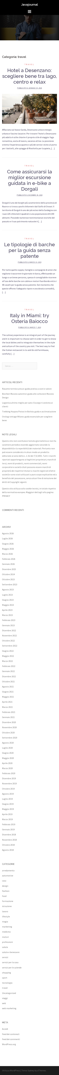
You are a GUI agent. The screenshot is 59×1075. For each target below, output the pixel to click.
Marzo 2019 (7, 819)
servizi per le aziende (12, 967)
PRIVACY (6, 496)
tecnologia (7, 982)
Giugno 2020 (8, 752)
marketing (7, 926)
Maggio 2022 (8, 656)
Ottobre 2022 (8, 640)
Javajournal (29, 4)
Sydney (31, 1070)
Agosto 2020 (8, 742)
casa (4, 880)
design (5, 885)
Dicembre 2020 (9, 722)
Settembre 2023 (9, 584)
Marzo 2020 (7, 768)
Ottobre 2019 (8, 788)
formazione (7, 901)
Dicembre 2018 (9, 834)
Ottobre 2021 (8, 681)
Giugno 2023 (8, 599)
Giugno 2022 (8, 651)
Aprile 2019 (7, 814)
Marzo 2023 (7, 615)
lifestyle (6, 916)
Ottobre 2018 (8, 844)
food (4, 896)
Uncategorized (9, 993)
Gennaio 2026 (8, 564)
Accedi (5, 1029)
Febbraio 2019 (8, 824)
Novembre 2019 (9, 783)
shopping (6, 972)
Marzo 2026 (7, 553)
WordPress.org (9, 1044)
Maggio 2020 (8, 758)
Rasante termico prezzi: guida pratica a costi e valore (27, 388)
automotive (7, 875)
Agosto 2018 (8, 850)
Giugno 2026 (8, 543)
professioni (7, 942)
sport (4, 977)
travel (29, 64)
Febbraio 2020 (8, 773)
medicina (6, 931)
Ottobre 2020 (8, 732)
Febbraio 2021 (8, 712)
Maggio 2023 (8, 605)
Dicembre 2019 (9, 778)
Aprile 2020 (7, 763)
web (4, 1003)
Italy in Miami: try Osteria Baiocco (29, 318)
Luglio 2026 (7, 538)
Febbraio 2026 (8, 559)
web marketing (9, 1008)
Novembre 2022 (9, 635)
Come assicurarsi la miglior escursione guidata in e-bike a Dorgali (29, 180)
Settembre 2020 (9, 737)
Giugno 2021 (8, 691)
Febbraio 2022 (8, 666)
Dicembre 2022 (9, 630)
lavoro (5, 911)
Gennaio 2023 (8, 625)
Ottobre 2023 (8, 579)
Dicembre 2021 (9, 676)
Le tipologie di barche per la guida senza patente (29, 250)
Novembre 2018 (9, 839)
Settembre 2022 (9, 645)
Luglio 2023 (7, 594)
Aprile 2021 (7, 701)
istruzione (7, 906)
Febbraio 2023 (8, 620)
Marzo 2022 (7, 661)
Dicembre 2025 (9, 569)
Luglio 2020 (7, 747)
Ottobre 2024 (8, 574)
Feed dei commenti (11, 1039)
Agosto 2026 (8, 533)
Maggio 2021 (8, 696)
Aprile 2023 (7, 610)
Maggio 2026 (8, 548)
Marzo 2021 (7, 707)
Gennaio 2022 (8, 671)
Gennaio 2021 (8, 717)
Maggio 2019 (8, 809)
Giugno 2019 (8, 804)
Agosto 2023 (8, 589)
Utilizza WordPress (11, 1070)
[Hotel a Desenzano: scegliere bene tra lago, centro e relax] (29, 108)
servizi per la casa (10, 962)
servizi (5, 957)
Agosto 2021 (8, 686)
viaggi (5, 998)
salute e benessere (10, 952)
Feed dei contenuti (10, 1034)
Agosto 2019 (8, 793)
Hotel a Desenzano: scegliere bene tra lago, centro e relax (29, 76)
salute (5, 947)
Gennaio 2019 (8, 829)
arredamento (8, 870)
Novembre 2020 (9, 727)
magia (5, 921)
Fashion (5, 891)
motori (5, 937)
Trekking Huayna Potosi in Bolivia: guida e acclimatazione (29, 411)
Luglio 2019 (7, 798)
